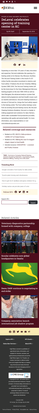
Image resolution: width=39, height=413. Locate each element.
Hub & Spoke (22, 406)
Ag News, (4, 16)
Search (33, 203)
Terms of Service (6, 409)
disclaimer (22, 395)
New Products (24, 16)
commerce (11, 155)
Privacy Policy (15, 409)
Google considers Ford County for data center (17, 170)
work (27, 158)
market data (25, 379)
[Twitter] (19, 65)
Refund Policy (33, 409)
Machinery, (16, 16)
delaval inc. (18, 157)
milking (11, 158)
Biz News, (9, 16)
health (32, 157)
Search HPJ (5, 199)
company (18, 155)
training (16, 158)
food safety (26, 157)
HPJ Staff (11, 31)
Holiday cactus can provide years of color (15, 186)
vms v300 (22, 158)
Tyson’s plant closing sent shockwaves (15, 175)
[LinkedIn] (24, 65)
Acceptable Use (24, 409)
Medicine (6, 158)
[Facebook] (14, 65)
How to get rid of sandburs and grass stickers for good (19, 181)
